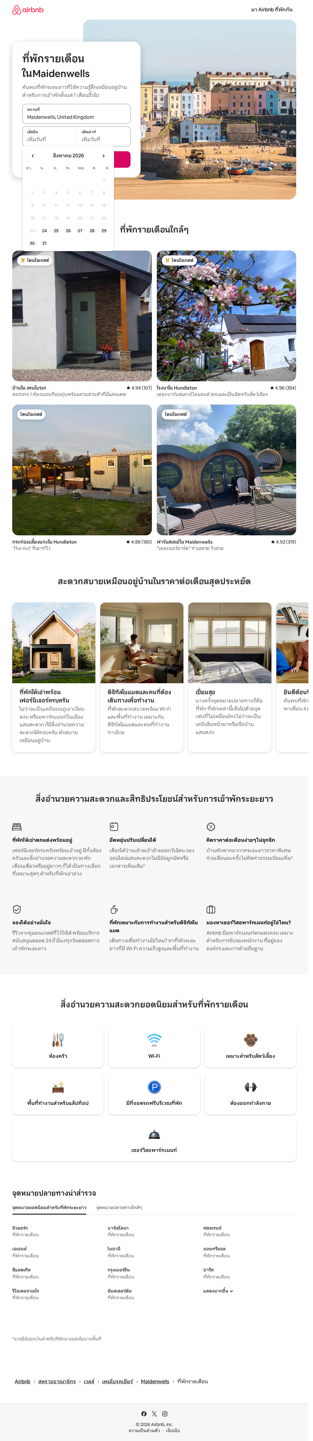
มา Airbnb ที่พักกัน (272, 9)
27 (80, 230)
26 (68, 230)
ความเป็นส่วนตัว (144, 1430)
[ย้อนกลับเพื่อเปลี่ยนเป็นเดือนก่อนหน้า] (33, 156)
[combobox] (76, 117)
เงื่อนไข (173, 1430)
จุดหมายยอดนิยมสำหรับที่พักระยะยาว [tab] (49, 1207)
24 (44, 230)
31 (44, 243)
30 (32, 243)
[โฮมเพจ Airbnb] (27, 9)
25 (56, 230)
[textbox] (49, 139)
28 (92, 230)
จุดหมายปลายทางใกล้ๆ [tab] (119, 1207)
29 (103, 230)
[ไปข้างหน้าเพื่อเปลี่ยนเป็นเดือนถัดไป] (103, 156)
